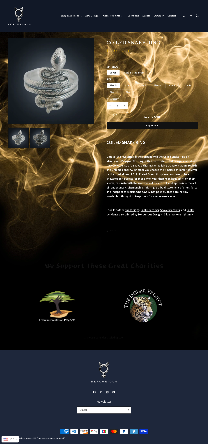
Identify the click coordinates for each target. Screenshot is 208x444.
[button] (71, 16)
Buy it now (152, 125)
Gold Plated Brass (134, 72)
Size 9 (172, 85)
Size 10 (187, 85)
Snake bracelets (170, 210)
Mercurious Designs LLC (25, 438)
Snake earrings (150, 210)
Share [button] (113, 230)
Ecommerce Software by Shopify (51, 438)
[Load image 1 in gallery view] (18, 138)
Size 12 (130, 92)
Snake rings (132, 210)
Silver (113, 72)
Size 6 (127, 85)
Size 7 (142, 85)
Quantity (113, 99)
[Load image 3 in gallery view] (40, 138)
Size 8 (157, 85)
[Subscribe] (128, 410)
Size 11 (114, 92)
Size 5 (113, 85)
